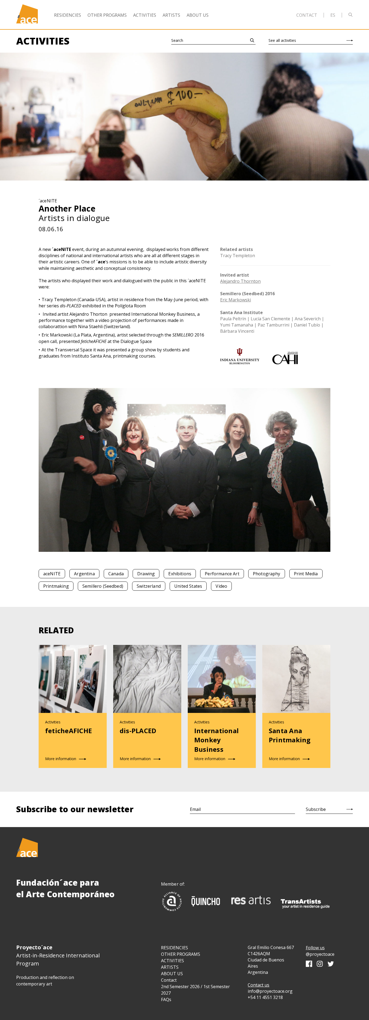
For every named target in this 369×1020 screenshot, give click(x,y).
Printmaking (56, 586)
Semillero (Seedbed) (102, 586)
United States (188, 586)
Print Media (306, 574)
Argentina (84, 574)
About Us (198, 15)
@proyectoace (320, 954)
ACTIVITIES (172, 961)
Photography (266, 574)
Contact (306, 15)
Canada (116, 574)
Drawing (146, 574)
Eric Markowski (235, 300)
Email (195, 809)
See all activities (282, 40)
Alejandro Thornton (240, 281)
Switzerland (149, 586)
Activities (144, 15)
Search (177, 40)
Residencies (67, 15)
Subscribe (316, 809)
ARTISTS (170, 967)
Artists (171, 15)
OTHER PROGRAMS (180, 954)
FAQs (166, 999)
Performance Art (222, 574)
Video (221, 586)
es (332, 15)
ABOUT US (172, 974)
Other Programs (107, 15)
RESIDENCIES (174, 948)
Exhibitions (179, 574)
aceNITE (52, 574)
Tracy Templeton (237, 256)
